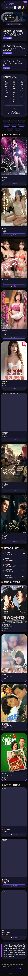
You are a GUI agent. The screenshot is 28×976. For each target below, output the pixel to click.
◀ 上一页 (10, 24)
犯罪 (22, 121)
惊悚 (6, 121)
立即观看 (7, 19)
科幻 (10, 129)
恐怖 (14, 125)
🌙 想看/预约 (14, 183)
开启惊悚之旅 (8, 53)
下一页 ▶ (18, 24)
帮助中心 (11, 968)
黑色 (22, 125)
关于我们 (4, 968)
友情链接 (17, 968)
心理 (18, 129)
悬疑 (14, 121)
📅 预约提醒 (14, 834)
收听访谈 (7, 68)
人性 (6, 125)
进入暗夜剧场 (8, 38)
